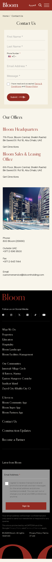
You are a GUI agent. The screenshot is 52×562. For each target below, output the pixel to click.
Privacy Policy (32, 86)
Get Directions (11, 147)
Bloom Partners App (12, 412)
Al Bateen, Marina (11, 374)
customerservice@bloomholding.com (23, 275)
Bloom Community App (14, 403)
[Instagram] (11, 315)
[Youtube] (44, 315)
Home (6, 16)
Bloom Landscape (11, 349)
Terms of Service (33, 528)
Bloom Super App (11, 408)
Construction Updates (16, 430)
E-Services (7, 398)
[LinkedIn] (27, 315)
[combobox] (12, 56)
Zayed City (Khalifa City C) (16, 388)
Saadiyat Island (10, 383)
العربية (32, 5)
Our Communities (11, 364)
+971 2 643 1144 (12, 261)
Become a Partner (13, 439)
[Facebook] (3, 315)
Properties (7, 335)
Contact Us (9, 421)
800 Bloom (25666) (14, 241)
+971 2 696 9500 (12, 251)
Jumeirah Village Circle (14, 369)
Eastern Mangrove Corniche (17, 378)
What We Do (9, 330)
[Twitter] (19, 315)
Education (7, 339)
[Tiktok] (35, 315)
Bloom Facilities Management (17, 354)
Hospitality (7, 344)
